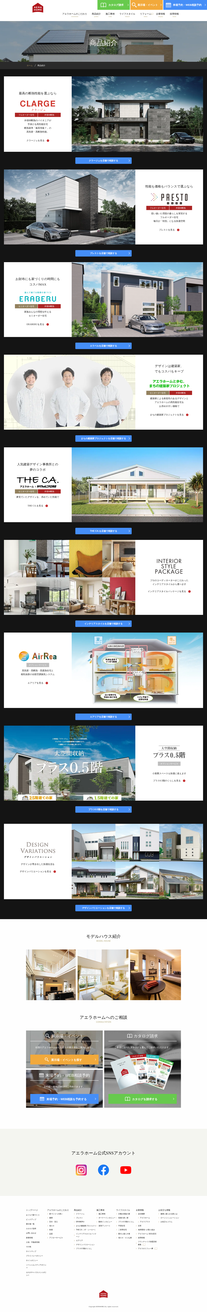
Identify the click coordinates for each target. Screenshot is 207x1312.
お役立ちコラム (166, 1222)
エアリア (79, 1241)
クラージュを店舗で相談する (103, 160)
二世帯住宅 (122, 1230)
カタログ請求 (116, 5)
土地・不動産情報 (33, 1242)
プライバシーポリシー (34, 1256)
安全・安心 (53, 1222)
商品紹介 (96, 15)
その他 (28, 1247)
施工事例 (110, 15)
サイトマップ (31, 1251)
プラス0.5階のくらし (84, 1249)
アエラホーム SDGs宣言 (147, 1234)
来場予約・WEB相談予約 (187, 5)
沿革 (139, 1226)
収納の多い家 (123, 1218)
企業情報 (160, 15)
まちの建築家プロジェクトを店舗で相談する (103, 438)
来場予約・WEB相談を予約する (66, 1099)
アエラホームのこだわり (74, 15)
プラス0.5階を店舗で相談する (103, 809)
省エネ (51, 1226)
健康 (51, 1218)
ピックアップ (31, 1219)
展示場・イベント (148, 5)
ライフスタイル (127, 15)
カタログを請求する (144, 1099)
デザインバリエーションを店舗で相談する (103, 908)
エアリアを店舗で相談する (103, 717)
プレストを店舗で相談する (103, 253)
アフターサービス (56, 1238)
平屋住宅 (121, 1226)
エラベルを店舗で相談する (103, 346)
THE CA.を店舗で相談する (103, 531)
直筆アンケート (104, 1226)
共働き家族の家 (124, 1214)
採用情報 (174, 15)
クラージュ (80, 1214)
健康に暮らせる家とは (169, 1214)
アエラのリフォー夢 (146, 1249)
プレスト (79, 1218)
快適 (51, 1230)
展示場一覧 (30, 1224)
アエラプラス (145, 1222)
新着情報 (29, 1238)
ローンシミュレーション (170, 1218)
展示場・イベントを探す (66, 1059)
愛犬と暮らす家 (124, 1234)
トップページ (32, 1210)
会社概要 (141, 1214)
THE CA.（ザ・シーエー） (86, 1230)
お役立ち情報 (164, 1210)
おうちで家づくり (33, 1215)
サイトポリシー (32, 1260)
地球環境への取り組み (146, 1230)
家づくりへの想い (56, 1214)
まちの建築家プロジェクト (86, 1226)
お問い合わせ (31, 1233)
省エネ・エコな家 (125, 1238)
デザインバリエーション (85, 1245)
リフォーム (145, 15)
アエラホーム (145, 1218)
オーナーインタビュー (107, 1218)
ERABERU (80, 1222)
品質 (51, 1234)
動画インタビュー (105, 1222)
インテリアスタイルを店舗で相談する (103, 623)
